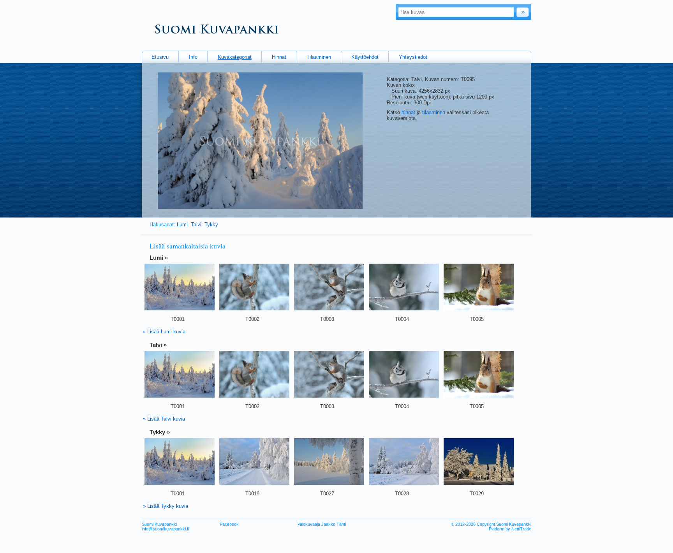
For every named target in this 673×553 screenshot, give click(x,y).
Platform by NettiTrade (510, 529)
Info (193, 57)
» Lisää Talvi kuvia (164, 419)
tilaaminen (433, 112)
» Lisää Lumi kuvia (164, 332)
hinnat (408, 112)
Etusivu (160, 57)
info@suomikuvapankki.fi (165, 529)
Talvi (196, 224)
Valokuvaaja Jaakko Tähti (322, 524)
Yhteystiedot (413, 57)
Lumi (182, 224)
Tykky (211, 224)
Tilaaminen (319, 57)
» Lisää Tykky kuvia (165, 506)
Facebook (229, 524)
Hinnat (279, 57)
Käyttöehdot (365, 57)
